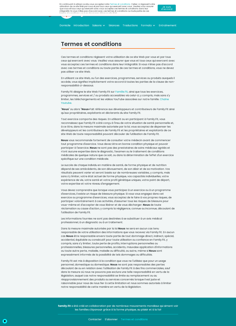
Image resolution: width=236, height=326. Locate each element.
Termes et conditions (120, 4)
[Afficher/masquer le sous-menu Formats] (154, 25)
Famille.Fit (121, 92)
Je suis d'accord (166, 8)
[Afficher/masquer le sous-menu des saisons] (104, 25)
